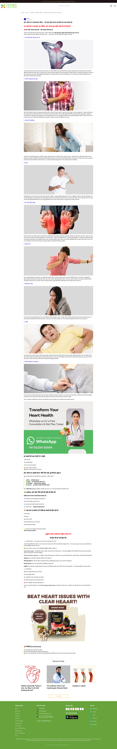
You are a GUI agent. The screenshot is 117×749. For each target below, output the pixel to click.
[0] (115, 6)
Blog (27, 12)
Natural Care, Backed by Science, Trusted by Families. (30, 5)
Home (22, 12)
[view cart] (115, 6)
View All (58, 696)
